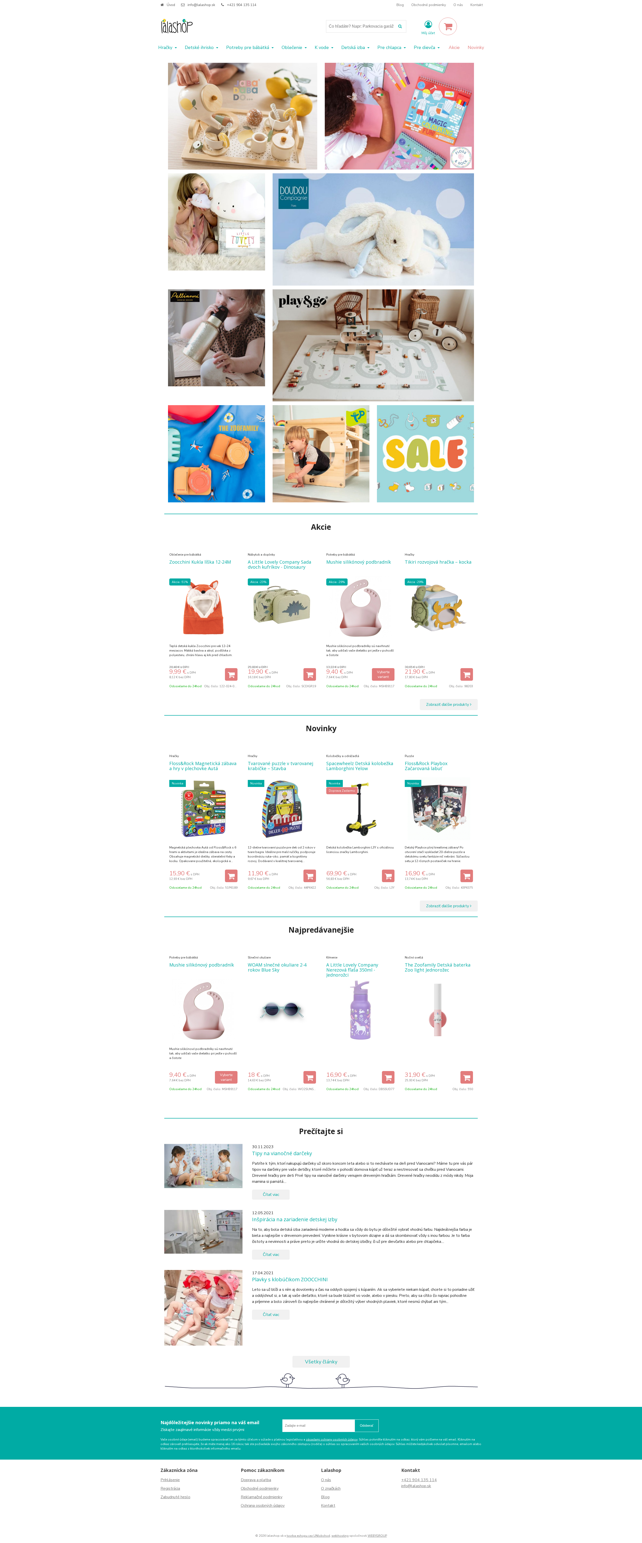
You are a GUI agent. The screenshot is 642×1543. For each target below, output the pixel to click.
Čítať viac (271, 1194)
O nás (458, 5)
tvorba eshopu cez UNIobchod (308, 1536)
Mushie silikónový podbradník (358, 562)
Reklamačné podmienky (261, 1497)
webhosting (340, 1536)
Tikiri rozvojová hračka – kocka (438, 562)
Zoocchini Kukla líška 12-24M (200, 562)
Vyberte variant (383, 674)
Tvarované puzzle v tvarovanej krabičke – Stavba (280, 765)
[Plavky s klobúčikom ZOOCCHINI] (203, 1308)
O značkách (331, 1488)
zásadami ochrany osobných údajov (331, 1440)
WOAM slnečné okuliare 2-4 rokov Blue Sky (277, 967)
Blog (400, 5)
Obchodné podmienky (428, 5)
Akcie (454, 47)
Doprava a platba (256, 1480)
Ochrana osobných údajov (263, 1505)
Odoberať (366, 1425)
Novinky (476, 47)
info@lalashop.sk (201, 5)
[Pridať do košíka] (231, 674)
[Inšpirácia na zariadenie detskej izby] (203, 1232)
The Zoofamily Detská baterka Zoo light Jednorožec (437, 967)
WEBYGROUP (377, 1536)
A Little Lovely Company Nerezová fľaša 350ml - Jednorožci (352, 970)
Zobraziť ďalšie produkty (448, 704)
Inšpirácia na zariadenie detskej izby (294, 1219)
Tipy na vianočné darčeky (282, 1153)
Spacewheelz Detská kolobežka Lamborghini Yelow (359, 765)
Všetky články (321, 1361)
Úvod (171, 5)
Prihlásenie (170, 1480)
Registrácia (170, 1488)
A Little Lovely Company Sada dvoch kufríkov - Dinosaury (279, 564)
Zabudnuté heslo (175, 1497)
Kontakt (476, 5)
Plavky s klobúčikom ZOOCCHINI (290, 1279)
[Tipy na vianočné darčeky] (203, 1166)
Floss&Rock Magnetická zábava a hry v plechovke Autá (202, 765)
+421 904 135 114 (241, 5)
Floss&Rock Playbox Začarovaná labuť (426, 765)
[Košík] (448, 26)
